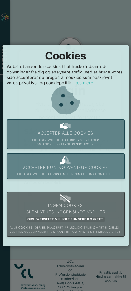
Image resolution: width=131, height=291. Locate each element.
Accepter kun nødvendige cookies (65, 170)
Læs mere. (83, 82)
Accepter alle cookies (65, 138)
